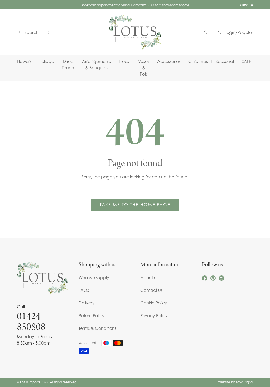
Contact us (151, 290)
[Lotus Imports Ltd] (135, 32)
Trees (124, 61)
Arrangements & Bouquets (96, 64)
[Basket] (206, 32)
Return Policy (91, 315)
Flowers (24, 61)
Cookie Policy (153, 303)
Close (244, 5)
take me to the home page (135, 204)
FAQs (84, 290)
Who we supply (94, 277)
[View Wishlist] (50, 32)
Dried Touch (68, 64)
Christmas (198, 61)
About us (149, 277)
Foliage (46, 61)
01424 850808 (31, 321)
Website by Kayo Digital (235, 382)
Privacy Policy (154, 315)
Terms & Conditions (97, 328)
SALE (246, 61)
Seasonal (225, 61)
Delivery (87, 303)
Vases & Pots (143, 68)
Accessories (168, 61)
